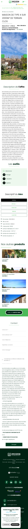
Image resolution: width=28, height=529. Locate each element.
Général (14, 200)
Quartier (14, 215)
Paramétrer (6, 524)
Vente (7, 8)
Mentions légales (11, 462)
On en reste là (15, 508)
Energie (14, 211)
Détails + (14, 204)
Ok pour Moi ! (15, 524)
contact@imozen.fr (12, 504)
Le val (12, 8)
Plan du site (4, 462)
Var (10, 8)
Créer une (14, 312)
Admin (13, 463)
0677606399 (19, 29)
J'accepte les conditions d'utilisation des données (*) (14, 359)
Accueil (3, 8)
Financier (14, 207)
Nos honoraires (19, 462)
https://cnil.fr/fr (7, 401)
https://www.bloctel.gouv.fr (11, 419)
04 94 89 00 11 (11, 501)
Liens (24, 462)
